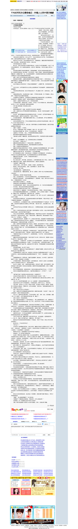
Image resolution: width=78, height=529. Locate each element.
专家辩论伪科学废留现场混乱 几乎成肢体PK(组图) (32, 448)
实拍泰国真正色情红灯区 (62, 171)
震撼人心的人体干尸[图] (61, 214)
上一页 (49, 405)
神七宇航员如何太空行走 (61, 241)
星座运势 (24, 491)
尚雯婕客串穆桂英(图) (38, 451)
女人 (50, 1)
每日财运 (28, 491)
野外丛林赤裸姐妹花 (38, 453)
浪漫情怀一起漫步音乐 (25, 483)
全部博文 (65, 525)
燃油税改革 (58, 232)
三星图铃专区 (15, 480)
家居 (48, 1)
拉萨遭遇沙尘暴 (15, 465)
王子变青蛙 (63, 73)
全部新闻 (60, 525)
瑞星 (61, 75)
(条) (25, 421)
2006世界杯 (63, 67)
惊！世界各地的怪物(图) (61, 190)
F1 (65, 69)
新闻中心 (12, 9)
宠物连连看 (58, 220)
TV (52, 1)
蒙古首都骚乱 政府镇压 (61, 247)
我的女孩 (58, 73)
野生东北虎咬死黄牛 (25, 446)
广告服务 (31, 525)
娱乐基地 (62, 200)
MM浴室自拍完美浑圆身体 (62, 169)
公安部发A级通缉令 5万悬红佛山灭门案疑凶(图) (32, 441)
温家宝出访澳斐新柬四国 (62, 64)
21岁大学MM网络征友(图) (62, 162)
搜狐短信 (14, 478)
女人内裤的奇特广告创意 (61, 216)
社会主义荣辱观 (60, 66)
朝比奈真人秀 (64, 219)
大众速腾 (58, 72)
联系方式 (40, 525)
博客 (62, 1)
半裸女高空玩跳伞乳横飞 (62, 176)
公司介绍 (56, 525)
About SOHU (51, 525)
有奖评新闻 (32, 18)
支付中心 (23, 525)
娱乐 (37, 1)
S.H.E (64, 75)
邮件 (59, 1)
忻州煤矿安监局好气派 (61, 15)
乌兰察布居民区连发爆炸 (62, 13)
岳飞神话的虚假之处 (39, 455)
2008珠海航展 (59, 237)
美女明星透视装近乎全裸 (62, 188)
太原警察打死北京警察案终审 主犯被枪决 (35, 443)
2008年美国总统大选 (60, 243)
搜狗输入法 (18, 525)
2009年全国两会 (59, 226)
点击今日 (62, 3)
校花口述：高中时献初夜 (26, 450)
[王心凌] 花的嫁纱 (14, 486)
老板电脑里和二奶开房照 (62, 184)
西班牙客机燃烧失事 (60, 244)
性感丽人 (28, 478)
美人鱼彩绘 (58, 219)
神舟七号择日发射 (60, 246)
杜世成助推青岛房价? (61, 16)
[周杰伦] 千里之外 (14, 481)
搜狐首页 (28, 1)
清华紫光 (58, 75)
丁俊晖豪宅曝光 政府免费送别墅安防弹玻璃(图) (32, 445)
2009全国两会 (59, 228)
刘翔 (57, 69)
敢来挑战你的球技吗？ (25, 485)
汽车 (43, 1)
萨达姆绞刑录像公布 (25, 440)
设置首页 (13, 525)
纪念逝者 (23, 443)
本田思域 (62, 70)
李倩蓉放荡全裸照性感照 (62, 179)
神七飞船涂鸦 (59, 240)
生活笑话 (28, 493)
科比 (62, 69)
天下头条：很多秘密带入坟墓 (37, 440)
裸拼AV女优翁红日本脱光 (62, 172)
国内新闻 (17, 9)
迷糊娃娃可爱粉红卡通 (62, 129)
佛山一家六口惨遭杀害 (61, 12)
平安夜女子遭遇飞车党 (61, 18)
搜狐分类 (60, 133)
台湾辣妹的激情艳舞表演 (62, 165)
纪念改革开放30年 (60, 234)
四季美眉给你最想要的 (62, 131)
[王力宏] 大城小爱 (14, 484)
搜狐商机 (64, 133)
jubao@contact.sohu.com (44, 528)
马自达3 (58, 70)
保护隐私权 (45, 525)
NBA (64, 69)
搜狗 (67, 1)
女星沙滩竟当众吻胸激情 (62, 166)
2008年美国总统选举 (60, 238)
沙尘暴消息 (31, 9)
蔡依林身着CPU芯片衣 (61, 78)
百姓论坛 (62, 158)
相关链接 (14, 457)
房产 (45, 1)
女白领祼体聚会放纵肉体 (26, 451)
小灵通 (21, 478)
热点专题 (62, 223)
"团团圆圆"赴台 (59, 231)
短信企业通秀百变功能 (25, 481)
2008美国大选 (59, 235)
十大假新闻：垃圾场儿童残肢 (37, 446)
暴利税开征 (63, 76)
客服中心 (36, 525)
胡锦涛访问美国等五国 (61, 63)
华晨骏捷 (62, 72)
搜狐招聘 (27, 525)
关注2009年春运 (59, 229)
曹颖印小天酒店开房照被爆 (27, 453)
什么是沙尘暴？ (15, 466)
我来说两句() (31, 15)
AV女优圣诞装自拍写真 (61, 211)
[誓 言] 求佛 (13, 483)
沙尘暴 (13, 459)
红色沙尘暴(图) (15, 461)
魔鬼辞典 (28, 492)
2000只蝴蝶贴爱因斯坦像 (39, 450)
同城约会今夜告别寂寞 (25, 484)
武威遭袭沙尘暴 (15, 463)
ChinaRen (56, 1)
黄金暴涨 (58, 76)
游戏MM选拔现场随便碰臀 (62, 181)
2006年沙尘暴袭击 (24, 9)
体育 (34, 1)
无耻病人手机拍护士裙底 (62, 187)
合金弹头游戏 (64, 220)
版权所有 (52, 526)
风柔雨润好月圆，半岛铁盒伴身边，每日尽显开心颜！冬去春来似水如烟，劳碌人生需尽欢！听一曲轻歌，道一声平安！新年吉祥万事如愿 (43, 490)
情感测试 (24, 493)
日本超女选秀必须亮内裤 (62, 163)
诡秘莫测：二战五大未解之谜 (28, 455)
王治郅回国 (59, 67)
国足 (60, 69)
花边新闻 (24, 492)
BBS (64, 1)
